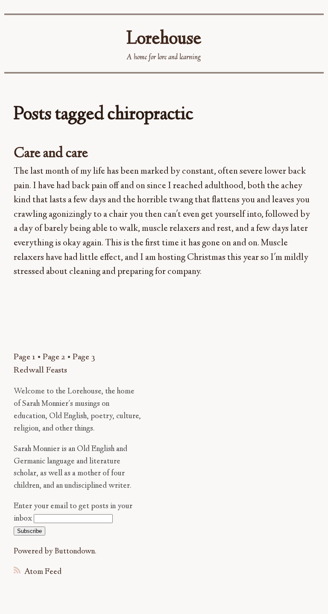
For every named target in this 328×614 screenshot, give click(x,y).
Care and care (51, 153)
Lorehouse (164, 39)
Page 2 (54, 358)
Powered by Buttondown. (55, 551)
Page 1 (24, 358)
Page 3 (84, 358)
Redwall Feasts (40, 371)
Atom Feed (42, 572)
